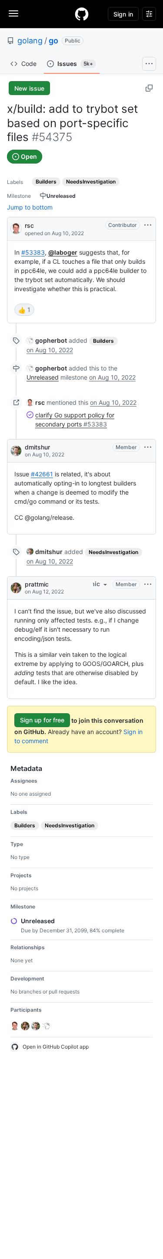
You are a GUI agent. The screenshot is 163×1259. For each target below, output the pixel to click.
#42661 (42, 474)
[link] (47, 340)
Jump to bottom (30, 207)
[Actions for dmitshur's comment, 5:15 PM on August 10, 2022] (148, 447)
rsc (29, 225)
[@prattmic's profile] (16, 588)
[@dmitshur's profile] (16, 451)
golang (30, 40)
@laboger (62, 252)
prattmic (37, 584)
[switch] (24, 310)
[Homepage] (82, 14)
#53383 (33, 252)
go (53, 40)
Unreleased (43, 377)
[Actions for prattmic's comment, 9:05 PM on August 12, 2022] (148, 584)
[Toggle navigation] (13, 13)
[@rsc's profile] (16, 228)
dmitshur (37, 447)
